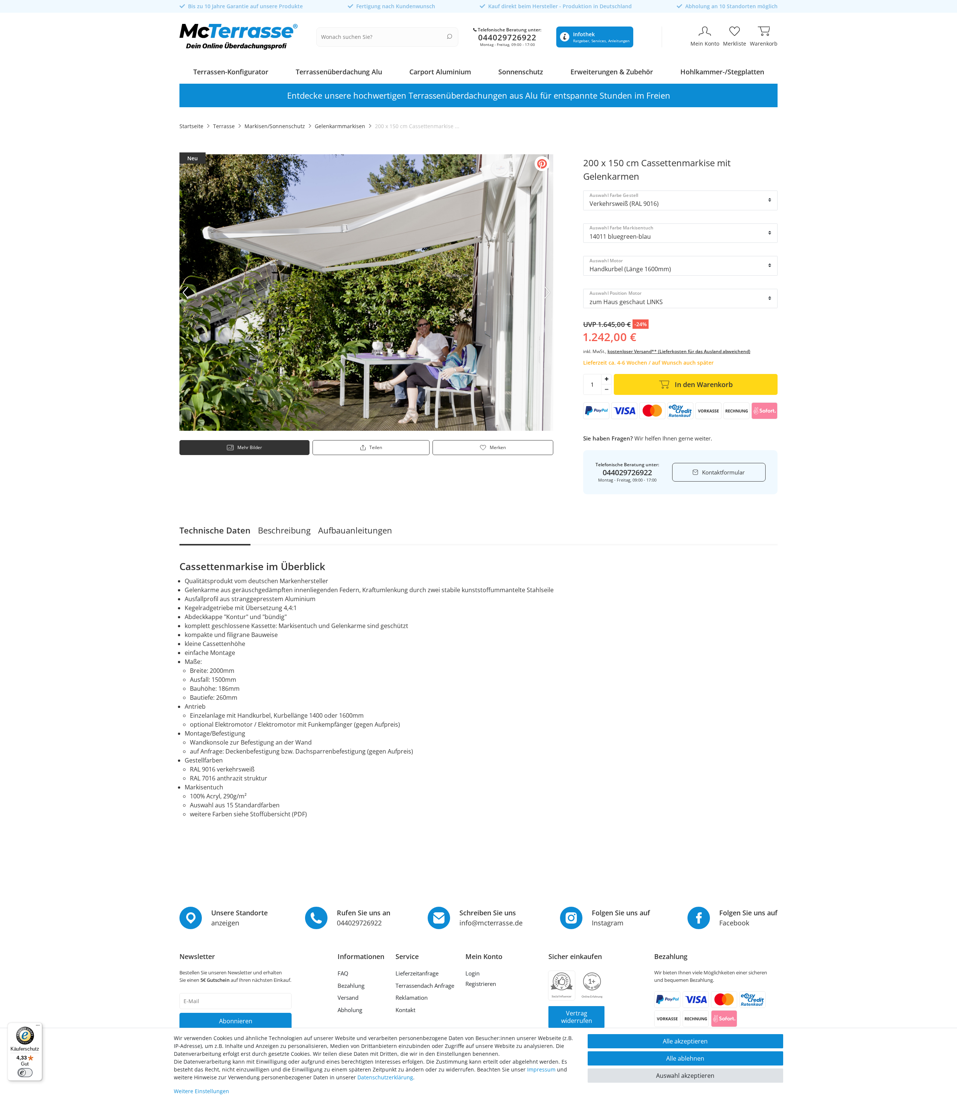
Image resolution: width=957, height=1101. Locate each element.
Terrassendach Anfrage (425, 985)
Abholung (350, 1010)
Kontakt (405, 1010)
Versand (348, 997)
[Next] (547, 292)
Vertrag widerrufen (576, 1017)
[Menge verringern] (606, 389)
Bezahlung (351, 985)
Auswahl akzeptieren (685, 1075)
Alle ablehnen (685, 1058)
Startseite (191, 126)
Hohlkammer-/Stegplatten (722, 71)
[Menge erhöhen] (606, 379)
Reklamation (412, 997)
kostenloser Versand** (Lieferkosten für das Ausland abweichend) (678, 351)
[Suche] (449, 36)
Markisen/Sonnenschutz (274, 126)
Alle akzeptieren (685, 1041)
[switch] (25, 1072)
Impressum (541, 1069)
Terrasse (224, 126)
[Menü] (37, 1027)
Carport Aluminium (440, 71)
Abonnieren (235, 1021)
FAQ (343, 973)
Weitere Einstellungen (201, 1091)
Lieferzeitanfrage (417, 973)
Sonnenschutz (520, 71)
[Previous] (185, 292)
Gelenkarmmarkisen (340, 126)
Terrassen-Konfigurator (230, 71)
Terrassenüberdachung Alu (339, 71)
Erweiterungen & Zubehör (611, 71)
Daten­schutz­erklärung (385, 1077)
